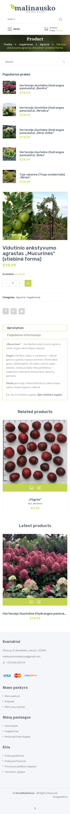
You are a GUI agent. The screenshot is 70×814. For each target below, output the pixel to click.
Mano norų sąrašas (15, 707)
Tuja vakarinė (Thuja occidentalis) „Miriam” (42, 176)
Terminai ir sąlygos (15, 772)
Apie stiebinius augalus (49, 394)
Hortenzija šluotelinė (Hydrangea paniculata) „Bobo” (42, 154)
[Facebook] (6, 311)
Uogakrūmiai (26, 44)
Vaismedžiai (11, 726)
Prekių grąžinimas (14, 755)
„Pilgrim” (35, 499)
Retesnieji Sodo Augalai (17, 736)
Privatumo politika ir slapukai (20, 766)
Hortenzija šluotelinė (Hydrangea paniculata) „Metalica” (42, 109)
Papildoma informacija (24, 335)
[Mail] (22, 311)
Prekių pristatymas (15, 761)
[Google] (14, 311)
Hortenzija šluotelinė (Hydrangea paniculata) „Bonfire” (42, 87)
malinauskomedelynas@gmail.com (21, 656)
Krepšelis (9, 701)
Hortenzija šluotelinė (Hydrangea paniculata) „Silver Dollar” (42, 131)
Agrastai (44, 44)
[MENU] (10, 28)
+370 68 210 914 (15, 662)
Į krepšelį (28, 283)
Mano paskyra (12, 696)
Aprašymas (15, 328)
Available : (9, 274)
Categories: (9, 297)
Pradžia (8, 44)
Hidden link (35, 5)
